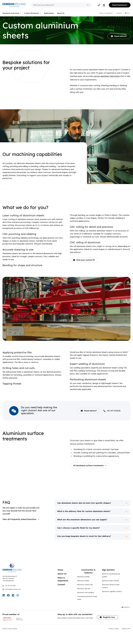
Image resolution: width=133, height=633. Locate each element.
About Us (60, 13)
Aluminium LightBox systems (112, 591)
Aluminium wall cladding (85, 592)
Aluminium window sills (85, 585)
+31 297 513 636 (10, 586)
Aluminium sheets (83, 581)
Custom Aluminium (31, 13)
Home (60, 570)
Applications (49, 13)
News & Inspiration (106, 13)
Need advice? (90, 411)
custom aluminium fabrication (106, 76)
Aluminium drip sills (83, 589)
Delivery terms (126, 628)
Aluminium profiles (83, 577)
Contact (119, 13)
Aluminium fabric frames (110, 581)
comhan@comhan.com (13, 589)
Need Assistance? (119, 5)
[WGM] (8, 619)
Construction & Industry (88, 571)
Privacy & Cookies (113, 628)
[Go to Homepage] (14, 5)
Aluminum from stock (10, 13)
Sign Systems (108, 570)
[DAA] (19, 619)
